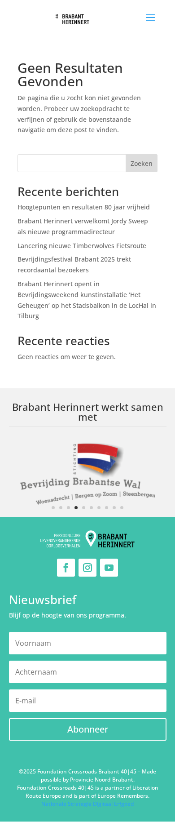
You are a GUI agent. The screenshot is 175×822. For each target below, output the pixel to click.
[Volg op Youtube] (109, 568)
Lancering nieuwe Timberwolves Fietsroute (82, 245)
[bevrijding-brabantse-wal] (87, 514)
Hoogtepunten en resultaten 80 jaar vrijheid (84, 207)
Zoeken (142, 163)
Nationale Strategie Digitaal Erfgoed (87, 804)
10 (121, 507)
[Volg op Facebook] (66, 568)
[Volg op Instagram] (87, 568)
